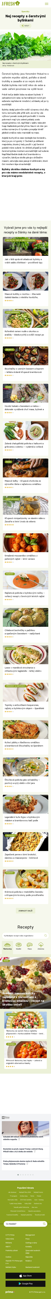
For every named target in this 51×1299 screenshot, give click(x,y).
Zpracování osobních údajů (33, 1252)
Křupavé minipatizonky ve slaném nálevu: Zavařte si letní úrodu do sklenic (25, 520)
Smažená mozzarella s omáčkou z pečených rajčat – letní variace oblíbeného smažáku (21, 557)
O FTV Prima (10, 1235)
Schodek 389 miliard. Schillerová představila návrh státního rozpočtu (23, 1138)
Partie (32, 1196)
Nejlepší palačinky (26, 1215)
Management (30, 1235)
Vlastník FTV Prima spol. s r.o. (14, 1262)
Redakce (29, 1261)
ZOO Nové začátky (26, 1200)
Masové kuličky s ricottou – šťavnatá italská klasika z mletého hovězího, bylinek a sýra (22, 296)
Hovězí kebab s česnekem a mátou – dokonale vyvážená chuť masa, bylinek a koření (24, 408)
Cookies (8, 1257)
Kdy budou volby (12, 1200)
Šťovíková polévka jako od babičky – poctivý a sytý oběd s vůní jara (22, 781)
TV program (13, 1196)
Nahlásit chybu (11, 1267)
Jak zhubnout (12, 1192)
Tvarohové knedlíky (12, 1215)
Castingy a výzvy (31, 1243)
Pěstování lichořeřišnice (17, 1211)
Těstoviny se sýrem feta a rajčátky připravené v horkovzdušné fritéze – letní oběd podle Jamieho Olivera (24, 1034)
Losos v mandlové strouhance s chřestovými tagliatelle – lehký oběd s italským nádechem (23, 669)
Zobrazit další (25, 911)
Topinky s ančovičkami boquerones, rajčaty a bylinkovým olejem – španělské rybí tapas (24, 707)
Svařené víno (38, 1203)
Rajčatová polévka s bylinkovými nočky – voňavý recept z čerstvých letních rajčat (25, 594)
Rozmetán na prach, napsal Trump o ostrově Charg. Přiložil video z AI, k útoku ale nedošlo (23, 1150)
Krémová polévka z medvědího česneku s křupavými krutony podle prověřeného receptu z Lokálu (24, 894)
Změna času (24, 1196)
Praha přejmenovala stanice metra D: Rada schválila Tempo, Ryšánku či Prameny (23, 1162)
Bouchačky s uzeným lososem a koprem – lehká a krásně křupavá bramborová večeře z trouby (24, 370)
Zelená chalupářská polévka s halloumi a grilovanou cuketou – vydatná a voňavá (24, 445)
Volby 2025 (28, 1203)
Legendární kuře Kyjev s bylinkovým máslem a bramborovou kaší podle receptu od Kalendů (22, 819)
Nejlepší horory (38, 1192)
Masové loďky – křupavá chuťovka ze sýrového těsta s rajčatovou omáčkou (23, 482)
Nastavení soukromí (32, 1267)
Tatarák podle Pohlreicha (21, 1207)
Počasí (39, 1196)
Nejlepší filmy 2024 (25, 1192)
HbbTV (8, 1247)
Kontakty (29, 1247)
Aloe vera (34, 1207)
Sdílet (24, 26)
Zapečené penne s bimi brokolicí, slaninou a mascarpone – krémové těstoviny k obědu (21, 856)
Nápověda (29, 1257)
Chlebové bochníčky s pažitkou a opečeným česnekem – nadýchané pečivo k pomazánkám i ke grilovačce (23, 632)
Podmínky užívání (12, 1250)
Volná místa (10, 1239)
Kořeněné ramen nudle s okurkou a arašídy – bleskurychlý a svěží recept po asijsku (24, 333)
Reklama (9, 1243)
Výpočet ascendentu (34, 1211)
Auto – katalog (38, 1200)
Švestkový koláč (40, 1215)
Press (28, 1239)
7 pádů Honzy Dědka (15, 1203)
